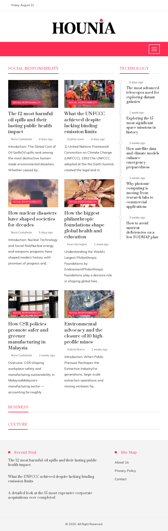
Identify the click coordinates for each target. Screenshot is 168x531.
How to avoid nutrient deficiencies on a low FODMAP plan (142, 230)
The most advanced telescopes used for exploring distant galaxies (142, 95)
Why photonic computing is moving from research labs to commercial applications (139, 195)
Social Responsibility (27, 102)
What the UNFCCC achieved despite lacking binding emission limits (84, 123)
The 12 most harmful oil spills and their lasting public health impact (30, 123)
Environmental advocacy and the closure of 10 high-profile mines (84, 333)
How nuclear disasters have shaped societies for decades (32, 219)
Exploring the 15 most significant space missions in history (141, 125)
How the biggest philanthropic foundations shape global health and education (84, 225)
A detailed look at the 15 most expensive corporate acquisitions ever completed (50, 495)
